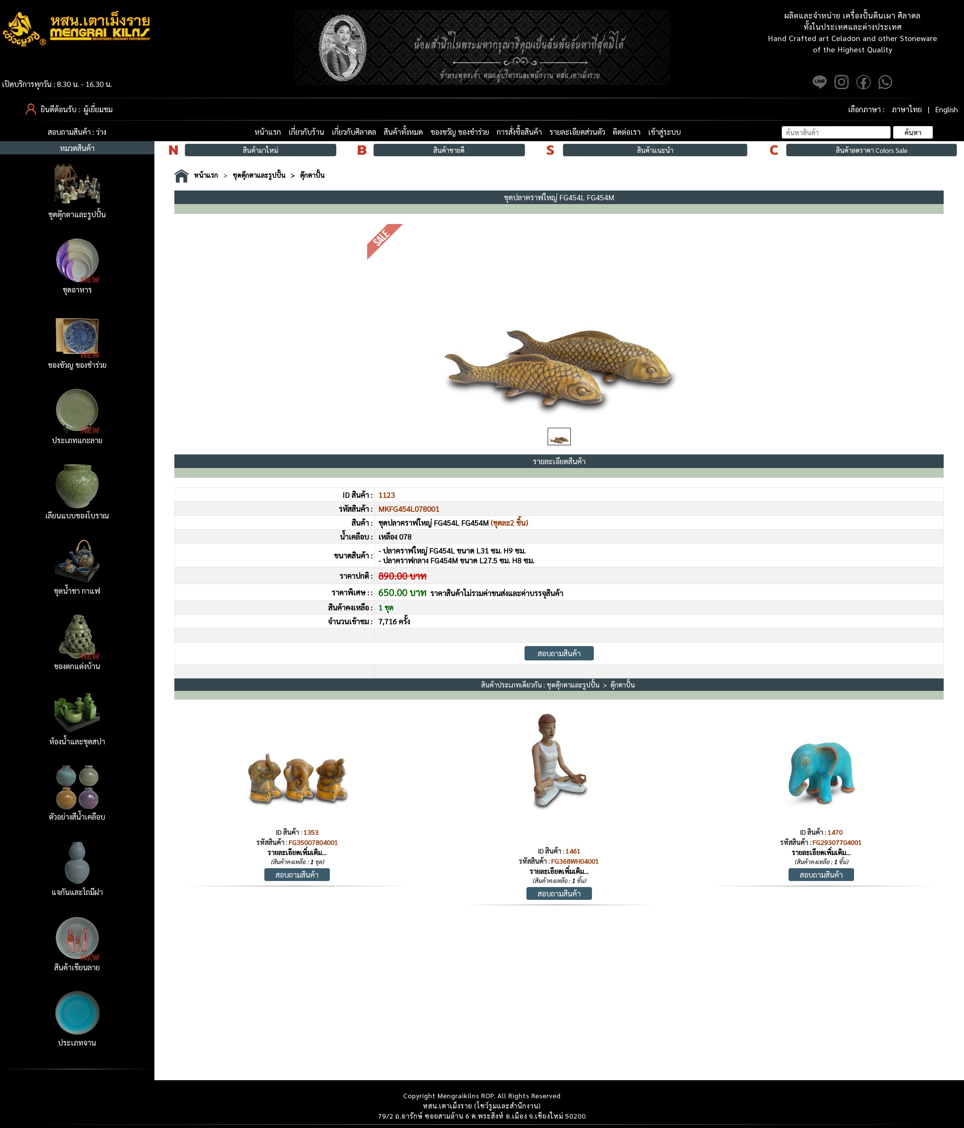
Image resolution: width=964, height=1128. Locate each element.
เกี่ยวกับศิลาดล (354, 132)
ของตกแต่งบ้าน (77, 666)
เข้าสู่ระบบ (664, 132)
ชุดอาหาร (77, 289)
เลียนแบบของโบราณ (77, 515)
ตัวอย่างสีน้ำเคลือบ (77, 817)
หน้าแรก (268, 132)
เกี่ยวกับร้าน (306, 132)
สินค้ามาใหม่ (260, 150)
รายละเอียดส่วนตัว (577, 132)
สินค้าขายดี (449, 150)
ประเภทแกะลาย (77, 440)
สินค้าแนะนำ (655, 150)
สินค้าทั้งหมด (403, 132)
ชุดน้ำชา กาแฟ (77, 591)
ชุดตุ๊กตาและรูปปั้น (77, 214)
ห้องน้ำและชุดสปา (77, 741)
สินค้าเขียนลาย (77, 967)
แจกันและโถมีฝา (77, 892)
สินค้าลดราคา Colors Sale (872, 150)
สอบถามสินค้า (559, 653)
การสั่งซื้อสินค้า (519, 132)
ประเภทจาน (77, 1042)
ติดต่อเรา (627, 132)
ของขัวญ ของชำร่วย (77, 365)
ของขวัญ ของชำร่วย (459, 132)
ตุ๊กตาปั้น (312, 175)
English (946, 109)
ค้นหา (913, 132)
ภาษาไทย (907, 109)
